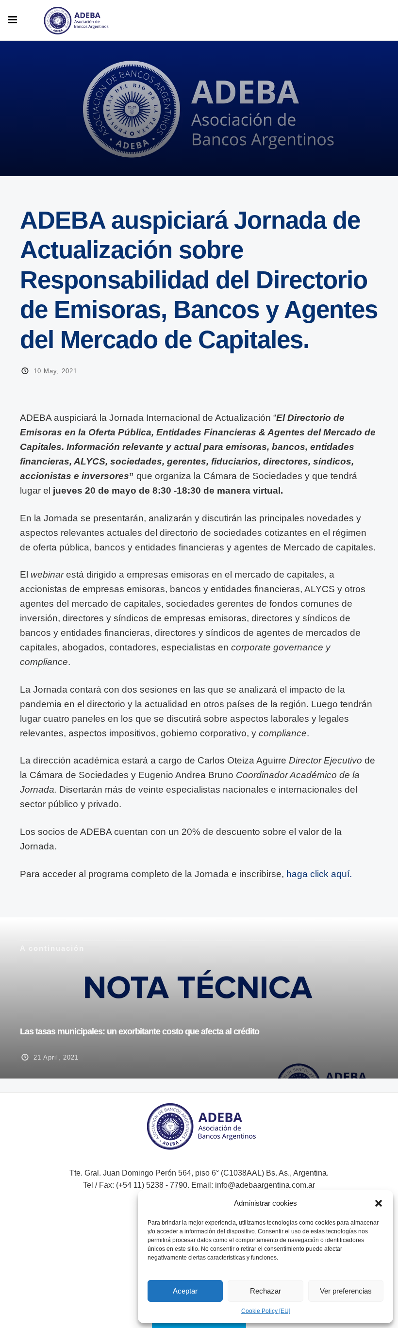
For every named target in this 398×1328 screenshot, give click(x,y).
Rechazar (265, 1291)
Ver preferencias (346, 1291)
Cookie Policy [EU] (265, 1311)
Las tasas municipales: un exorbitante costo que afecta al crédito (139, 1031)
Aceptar (185, 1291)
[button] (378, 1203)
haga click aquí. (319, 874)
